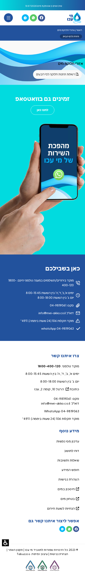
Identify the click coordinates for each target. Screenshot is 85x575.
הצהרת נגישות (68, 479)
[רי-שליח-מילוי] (25, 17)
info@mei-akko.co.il (55, 403)
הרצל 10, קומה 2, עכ (50, 389)
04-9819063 (70, 411)
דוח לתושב (71, 451)
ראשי (79, 30)
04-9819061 (62, 398)
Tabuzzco (23, 554)
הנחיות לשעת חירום (61, 508)
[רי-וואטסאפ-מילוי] (33, 17)
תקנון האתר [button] (15, 550)
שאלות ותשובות (68, 460)
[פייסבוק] (41, 17)
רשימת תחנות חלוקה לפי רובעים (57, 76)
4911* (26, 418)
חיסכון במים (66, 489)
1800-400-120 (49, 366)
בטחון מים (67, 498)
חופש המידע (70, 470)
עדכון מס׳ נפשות (67, 441)
